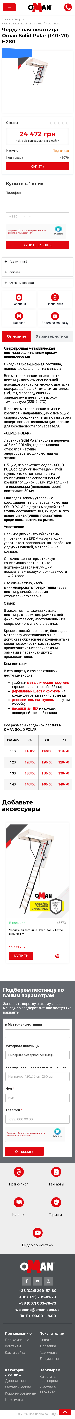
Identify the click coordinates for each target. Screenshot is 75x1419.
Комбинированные (20, 1393)
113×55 (30, 751)
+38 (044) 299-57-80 (37, 1291)
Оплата (45, 1340)
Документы (49, 1359)
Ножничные (14, 1400)
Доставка (48, 1346)
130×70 (63, 773)
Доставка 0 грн (17, 45)
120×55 (30, 762)
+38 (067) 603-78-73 (37, 1303)
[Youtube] (37, 1281)
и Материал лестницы (23, 1024)
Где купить (48, 1352)
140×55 (30, 784)
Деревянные (15, 1381)
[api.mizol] (38, 70)
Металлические (18, 1387)
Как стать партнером (49, 1378)
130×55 (30, 773)
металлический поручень (48, 682)
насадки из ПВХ (25, 708)
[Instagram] (48, 1281)
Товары (18, 19)
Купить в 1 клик (37, 245)
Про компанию (17, 1340)
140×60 (47, 784)
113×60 (47, 751)
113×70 (63, 751)
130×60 (47, 773)
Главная (6, 19)
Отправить (24, 1151)
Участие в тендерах (48, 1389)
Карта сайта (15, 1352)
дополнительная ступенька (35, 700)
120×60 (47, 762)
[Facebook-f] (26, 1281)
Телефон (13, 193)
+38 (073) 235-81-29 (37, 1297)
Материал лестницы (22, 1046)
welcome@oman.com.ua (37, 1310)
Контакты (13, 1346)
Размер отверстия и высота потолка (35, 1067)
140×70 (63, 784)
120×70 (63, 762)
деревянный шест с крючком (36, 691)
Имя (9, 1089)
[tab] (16, 336)
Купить (37, 166)
